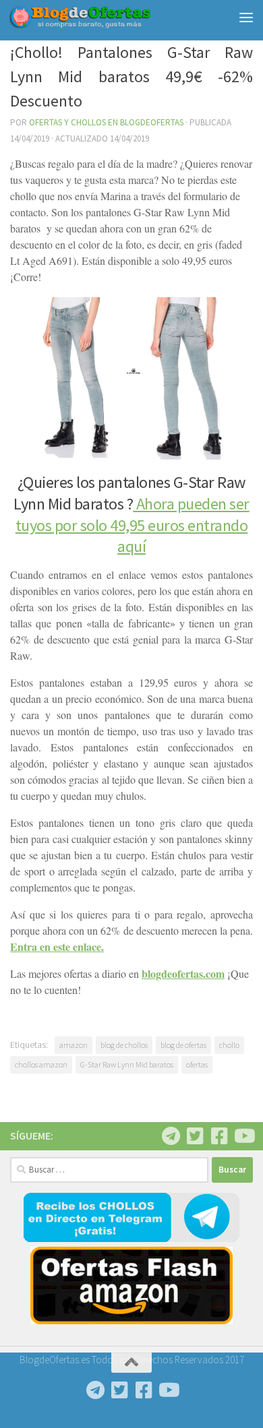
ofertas (197, 1064)
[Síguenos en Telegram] (170, 1136)
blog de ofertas (183, 1045)
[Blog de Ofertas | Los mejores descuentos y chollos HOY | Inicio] (103, 17)
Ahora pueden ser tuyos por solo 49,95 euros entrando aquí (133, 525)
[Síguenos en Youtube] (243, 1136)
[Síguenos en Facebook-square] (219, 1136)
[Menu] (246, 17)
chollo (229, 1045)
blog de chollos (124, 1045)
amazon (73, 1045)
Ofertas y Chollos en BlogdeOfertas (106, 122)
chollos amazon (41, 1064)
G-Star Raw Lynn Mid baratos (126, 1064)
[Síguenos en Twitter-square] (194, 1136)
